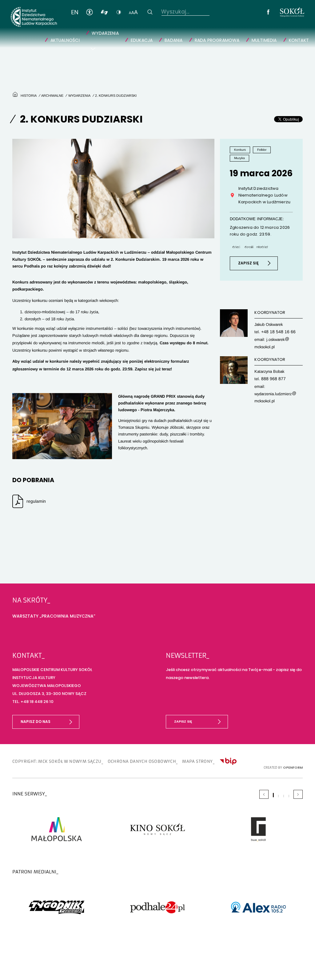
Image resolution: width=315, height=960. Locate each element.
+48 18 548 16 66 (276, 336)
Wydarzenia (76, 100)
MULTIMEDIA (267, 37)
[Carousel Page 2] (278, 803)
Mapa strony (179, 769)
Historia (27, 100)
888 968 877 (272, 382)
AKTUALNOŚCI (78, 37)
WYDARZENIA (116, 31)
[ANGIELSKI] (70, 11)
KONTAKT (300, 37)
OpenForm (294, 774)
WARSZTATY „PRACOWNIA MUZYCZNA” (50, 624)
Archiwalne (50, 100)
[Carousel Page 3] (283, 803)
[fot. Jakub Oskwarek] (62, 430)
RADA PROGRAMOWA (223, 37)
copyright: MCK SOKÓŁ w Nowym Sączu (52, 769)
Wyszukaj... (162, 11)
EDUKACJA (151, 37)
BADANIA (182, 37)
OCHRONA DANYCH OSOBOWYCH (130, 769)
